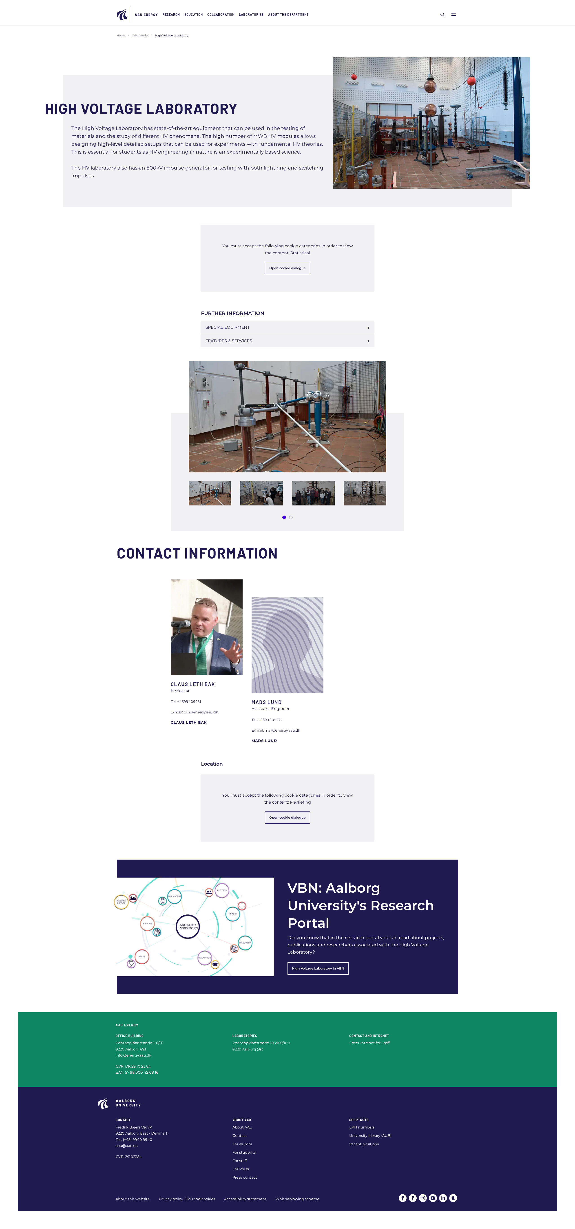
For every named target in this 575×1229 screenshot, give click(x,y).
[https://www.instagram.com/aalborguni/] (423, 1198)
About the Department (288, 14)
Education (193, 14)
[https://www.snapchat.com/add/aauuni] (453, 1198)
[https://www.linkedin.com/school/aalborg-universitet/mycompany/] (443, 1198)
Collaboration (220, 14)
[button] (284, 517)
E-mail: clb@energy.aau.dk (194, 712)
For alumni (242, 1144)
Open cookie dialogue (287, 268)
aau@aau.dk (127, 1146)
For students (244, 1152)
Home (121, 35)
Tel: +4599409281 (186, 701)
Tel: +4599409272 (267, 720)
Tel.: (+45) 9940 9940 (134, 1139)
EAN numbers (362, 1127)
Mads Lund (264, 741)
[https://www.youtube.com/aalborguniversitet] (433, 1198)
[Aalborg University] (122, 14)
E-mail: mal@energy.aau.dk (276, 730)
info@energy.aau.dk (133, 1055)
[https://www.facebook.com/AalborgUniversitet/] (403, 1198)
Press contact (244, 1177)
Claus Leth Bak (189, 722)
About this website (133, 1199)
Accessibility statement (245, 1199)
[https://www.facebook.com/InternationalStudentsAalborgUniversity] (413, 1198)
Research (171, 14)
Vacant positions (364, 1144)
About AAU (242, 1127)
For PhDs (240, 1169)
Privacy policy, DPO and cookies (187, 1199)
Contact (239, 1135)
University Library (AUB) (370, 1135)
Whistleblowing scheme (297, 1199)
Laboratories (251, 14)
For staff (239, 1161)
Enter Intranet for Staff (369, 1043)
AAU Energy (146, 15)
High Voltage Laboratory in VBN (318, 968)
